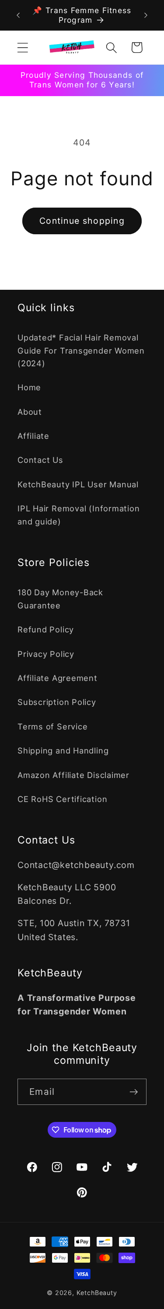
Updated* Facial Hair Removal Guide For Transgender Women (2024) (81, 350)
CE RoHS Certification (62, 799)
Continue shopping (82, 220)
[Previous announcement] (18, 15)
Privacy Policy (45, 654)
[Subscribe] (133, 1092)
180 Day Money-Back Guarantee (60, 598)
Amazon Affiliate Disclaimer (73, 775)
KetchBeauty (97, 1292)
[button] (22, 47)
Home (29, 387)
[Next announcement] (146, 15)
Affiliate (33, 436)
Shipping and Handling (62, 750)
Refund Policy (45, 629)
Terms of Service (52, 726)
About (29, 412)
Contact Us (40, 460)
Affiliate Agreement (57, 678)
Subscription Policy (56, 702)
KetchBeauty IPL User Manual (78, 484)
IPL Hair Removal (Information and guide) (78, 514)
